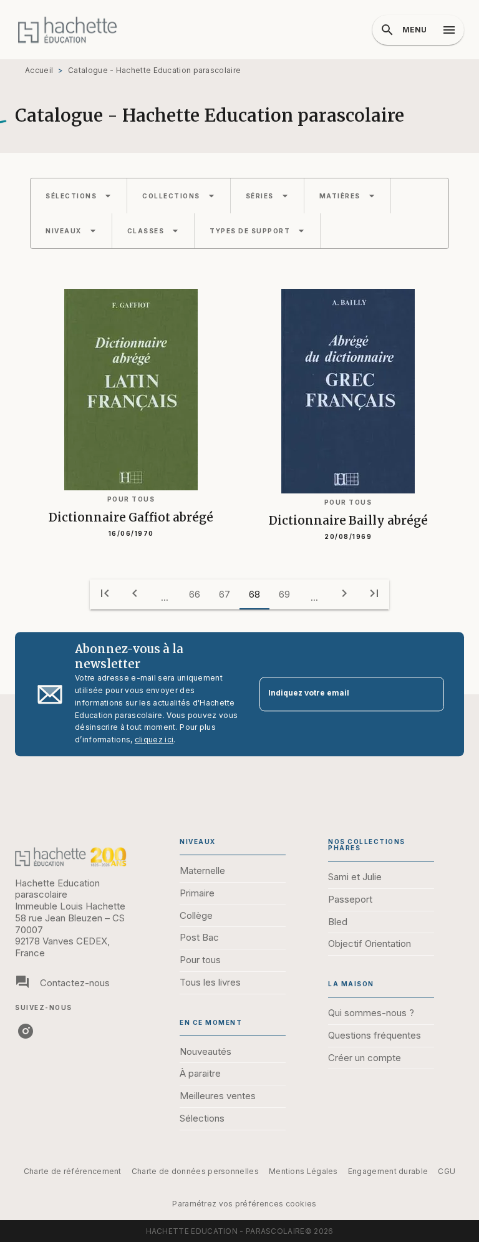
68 (254, 594)
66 (194, 594)
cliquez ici (154, 740)
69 (284, 594)
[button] (79, 195)
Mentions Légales (303, 1171)
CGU (446, 1171)
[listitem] (25, 1031)
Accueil (39, 70)
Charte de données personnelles (195, 1171)
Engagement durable (388, 1171)
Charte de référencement (73, 1171)
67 (224, 594)
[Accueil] (67, 29)
